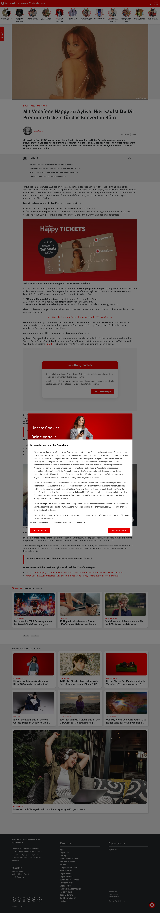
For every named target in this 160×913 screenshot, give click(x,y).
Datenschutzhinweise (39, 522)
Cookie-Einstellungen (62, 522)
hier (71, 458)
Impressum (80, 522)
